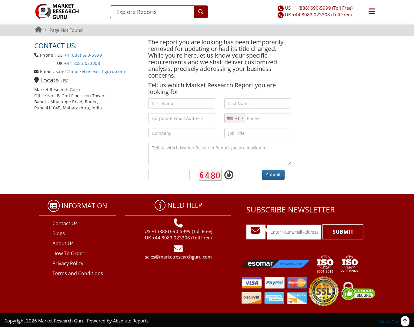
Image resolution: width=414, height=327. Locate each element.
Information (84, 205)
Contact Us (65, 223)
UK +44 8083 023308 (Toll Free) (318, 15)
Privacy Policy (67, 263)
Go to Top (390, 322)
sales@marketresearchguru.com (90, 71)
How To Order (68, 253)
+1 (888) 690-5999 (83, 55)
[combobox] (235, 118)
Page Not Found (66, 30)
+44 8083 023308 (81, 63)
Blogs (58, 233)
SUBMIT (342, 231)
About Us (63, 243)
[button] (372, 11)
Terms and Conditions (77, 273)
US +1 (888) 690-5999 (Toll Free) (318, 8)
